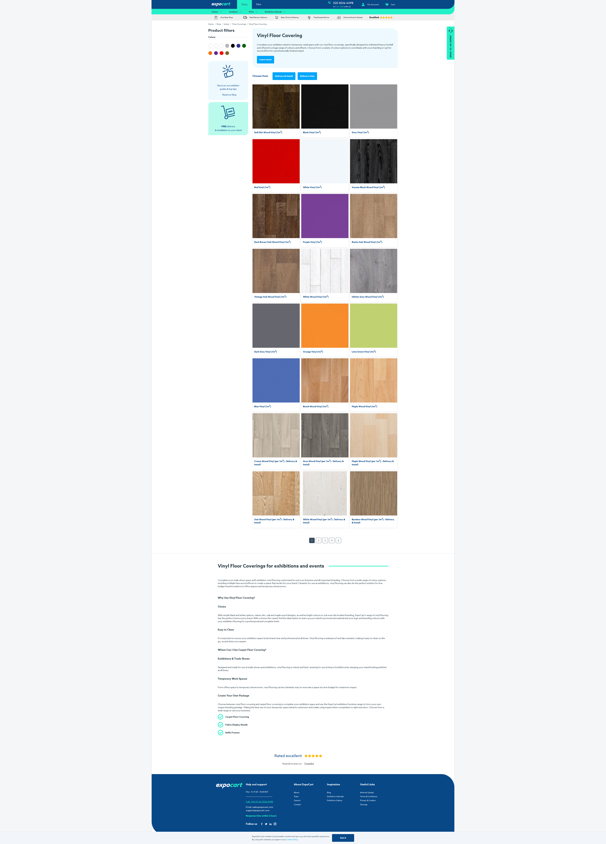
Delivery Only (307, 76)
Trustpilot (309, 763)
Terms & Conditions (368, 796)
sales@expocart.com (262, 807)
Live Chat (339, 6)
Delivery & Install (284, 76)
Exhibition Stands (273, 11)
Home (211, 24)
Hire (258, 4)
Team (296, 796)
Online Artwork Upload (352, 17)
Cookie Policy (292, 839)
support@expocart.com (258, 810)
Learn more (265, 59)
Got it (343, 838)
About (296, 792)
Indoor (215, 11)
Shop (244, 4)
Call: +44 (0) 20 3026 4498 (259, 801)
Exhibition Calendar (335, 796)
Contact (297, 804)
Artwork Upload (367, 792)
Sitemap (363, 804)
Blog (329, 792)
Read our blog (229, 94)
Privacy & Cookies (368, 800)
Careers (297, 800)
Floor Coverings (239, 24)
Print (251, 11)
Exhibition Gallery (334, 800)
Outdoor (233, 11)
